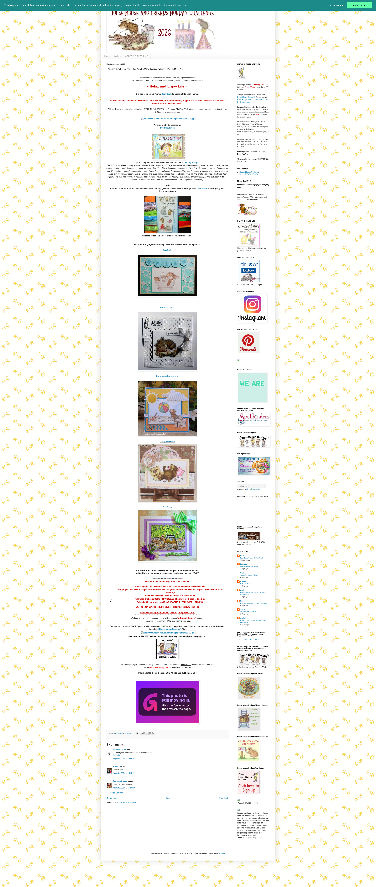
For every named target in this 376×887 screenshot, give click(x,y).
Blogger (222, 853)
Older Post (223, 798)
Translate (257, 490)
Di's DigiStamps (167, 127)
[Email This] (141, 733)
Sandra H (117, 767)
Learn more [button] (181, 5)
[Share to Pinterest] (152, 733)
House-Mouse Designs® (246, 97)
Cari (242, 573)
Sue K (242, 609)
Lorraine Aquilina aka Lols (167, 376)
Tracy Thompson (167, 441)
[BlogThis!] (144, 733)
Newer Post (111, 798)
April (242, 590)
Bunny (243, 582)
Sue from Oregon (120, 781)
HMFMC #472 (245, 584)
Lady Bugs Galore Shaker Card (251, 558)
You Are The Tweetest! (248, 612)
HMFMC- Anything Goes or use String (253, 603)
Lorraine (243, 564)
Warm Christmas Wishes (249, 575)
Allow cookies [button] (359, 5)
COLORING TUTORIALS (136, 56)
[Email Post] (137, 733)
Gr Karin (116, 755)
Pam (242, 556)
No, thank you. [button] (336, 5)
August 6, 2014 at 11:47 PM (124, 788)
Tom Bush (166, 93)
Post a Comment (116, 793)
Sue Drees (167, 507)
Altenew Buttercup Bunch (249, 566)
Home (107, 56)
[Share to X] (147, 733)
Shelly (242, 601)
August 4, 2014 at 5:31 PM (123, 759)
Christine (244, 618)
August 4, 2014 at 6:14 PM (123, 773)
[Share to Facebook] (149, 733)
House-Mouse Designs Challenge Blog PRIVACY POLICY (253, 173)
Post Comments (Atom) (126, 802)
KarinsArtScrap (119, 749)
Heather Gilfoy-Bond (167, 307)
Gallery (117, 56)
